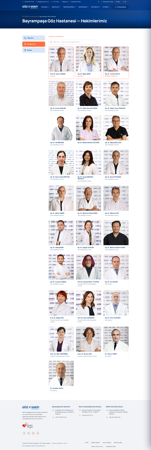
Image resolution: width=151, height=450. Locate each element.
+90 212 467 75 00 (60, 417)
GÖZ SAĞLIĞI (95, 7)
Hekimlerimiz (34, 16)
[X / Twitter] (28, 433)
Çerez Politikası (107, 442)
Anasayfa (27, 16)
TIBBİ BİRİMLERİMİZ (68, 7)
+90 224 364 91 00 (114, 417)
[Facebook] (24, 433)
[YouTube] (37, 433)
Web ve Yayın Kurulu (97, 446)
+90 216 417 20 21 (87, 415)
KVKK (86, 442)
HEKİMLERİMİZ (82, 7)
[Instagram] (33, 433)
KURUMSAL (44, 7)
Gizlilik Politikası (95, 442)
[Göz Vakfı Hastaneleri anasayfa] (30, 7)
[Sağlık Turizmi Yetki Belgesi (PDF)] (27, 425)
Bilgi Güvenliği (118, 442)
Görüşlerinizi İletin (111, 446)
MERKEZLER (55, 7)
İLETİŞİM (105, 7)
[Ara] (98, 1)
